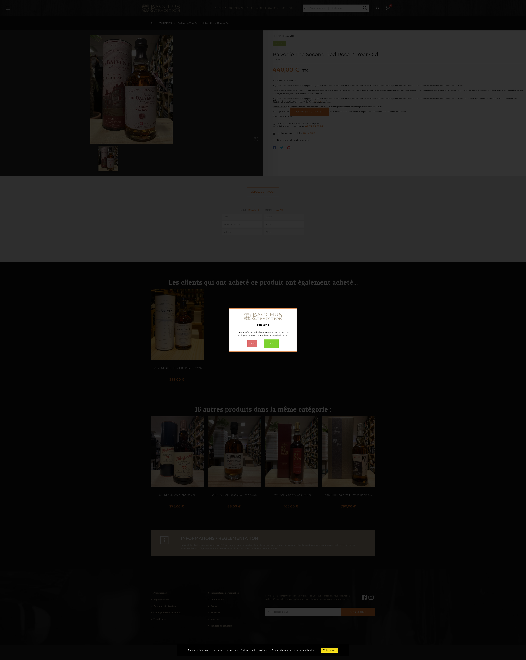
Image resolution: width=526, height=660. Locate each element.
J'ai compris (329, 650)
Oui (271, 343)
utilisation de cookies (253, 650)
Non (252, 343)
